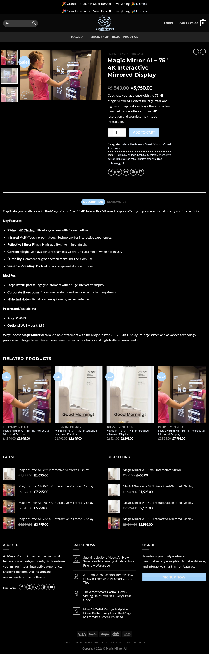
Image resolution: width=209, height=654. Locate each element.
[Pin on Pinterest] (133, 172)
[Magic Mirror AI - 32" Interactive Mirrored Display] (78, 394)
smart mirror (154, 158)
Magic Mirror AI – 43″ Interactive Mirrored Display (128, 432)
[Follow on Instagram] (29, 587)
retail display (138, 158)
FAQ (129, 642)
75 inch (131, 154)
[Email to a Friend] (126, 172)
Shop (79, 642)
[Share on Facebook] (111, 172)
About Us (130, 36)
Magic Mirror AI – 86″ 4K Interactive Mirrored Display (181, 432)
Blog (116, 36)
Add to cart (144, 132)
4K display (120, 154)
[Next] (94, 75)
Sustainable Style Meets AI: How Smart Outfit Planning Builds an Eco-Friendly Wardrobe (109, 561)
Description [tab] (93, 201)
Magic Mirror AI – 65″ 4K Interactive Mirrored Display (26, 432)
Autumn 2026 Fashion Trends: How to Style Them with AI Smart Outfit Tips (108, 578)
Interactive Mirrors (133, 144)
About (68, 642)
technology (114, 163)
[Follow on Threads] (44, 587)
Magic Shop (99, 36)
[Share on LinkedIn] (140, 172)
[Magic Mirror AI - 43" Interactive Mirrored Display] (130, 394)
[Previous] (27, 75)
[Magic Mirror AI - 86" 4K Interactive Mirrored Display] (182, 394)
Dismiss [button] (141, 4)
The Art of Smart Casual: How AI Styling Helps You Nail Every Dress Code (107, 595)
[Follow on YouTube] (51, 587)
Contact (117, 642)
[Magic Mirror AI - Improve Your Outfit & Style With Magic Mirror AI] (104, 23)
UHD (124, 163)
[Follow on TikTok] (36, 587)
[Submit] (34, 23)
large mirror (123, 158)
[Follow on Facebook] (22, 587)
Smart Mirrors (131, 53)
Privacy (139, 642)
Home (112, 53)
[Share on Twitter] (118, 172)
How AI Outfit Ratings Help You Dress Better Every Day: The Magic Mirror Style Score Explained (107, 613)
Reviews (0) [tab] (116, 201)
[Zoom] (25, 95)
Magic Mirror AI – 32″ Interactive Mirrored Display (76, 432)
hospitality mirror (147, 154)
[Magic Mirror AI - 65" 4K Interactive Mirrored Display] (27, 394)
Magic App (79, 36)
